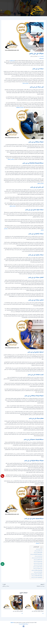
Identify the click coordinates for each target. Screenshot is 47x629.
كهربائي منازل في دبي (18, 611)
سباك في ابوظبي (40, 183)
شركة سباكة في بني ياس (38, 552)
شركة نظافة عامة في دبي (38, 611)
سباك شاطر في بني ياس (38, 559)
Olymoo (12, 622)
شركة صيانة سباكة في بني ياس (37, 570)
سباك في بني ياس (39, 549)
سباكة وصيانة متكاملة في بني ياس (36, 554)
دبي (43, 613)
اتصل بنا (20, 624)
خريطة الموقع (25, 624)
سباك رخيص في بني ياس (38, 561)
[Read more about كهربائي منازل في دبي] (13, 602)
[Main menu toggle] (1, 10)
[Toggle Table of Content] (41, 547)
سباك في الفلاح (13, 206)
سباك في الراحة (25, 83)
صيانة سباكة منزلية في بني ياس (36, 575)
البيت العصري (12, 60)
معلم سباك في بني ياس (38, 572)
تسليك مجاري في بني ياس (37, 566)
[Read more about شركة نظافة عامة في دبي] (34, 602)
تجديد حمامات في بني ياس (37, 568)
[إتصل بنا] (2, 476)
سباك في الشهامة (19, 107)
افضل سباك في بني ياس (38, 563)
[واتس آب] (2, 564)
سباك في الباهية (11, 159)
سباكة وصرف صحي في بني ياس (36, 577)
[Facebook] (23, 626)
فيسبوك (37, 543)
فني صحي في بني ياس (38, 556)
